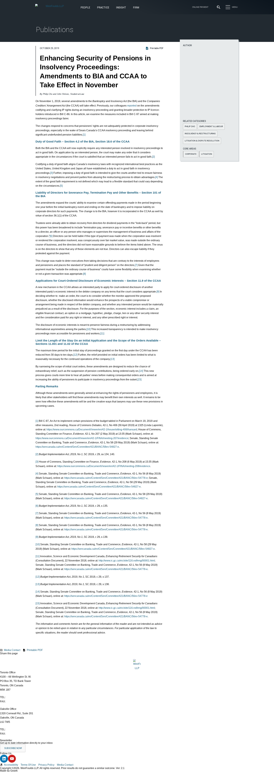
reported (132, 105)
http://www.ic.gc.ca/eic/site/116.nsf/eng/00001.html (127, 560)
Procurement (144, 73)
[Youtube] (12, 759)
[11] (102, 333)
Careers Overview (126, 26)
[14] (141, 371)
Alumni (67, 44)
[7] (136, 265)
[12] (75, 354)
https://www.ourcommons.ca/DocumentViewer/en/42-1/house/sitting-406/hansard (91, 429)
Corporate (41, 79)
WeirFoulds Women (74, 55)
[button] (121, 8)
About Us (68, 26)
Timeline (68, 49)
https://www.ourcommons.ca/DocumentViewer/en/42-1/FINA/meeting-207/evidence (82, 438)
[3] (51, 173)
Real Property (145, 79)
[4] (156, 177)
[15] (139, 379)
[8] (84, 273)
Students (121, 32)
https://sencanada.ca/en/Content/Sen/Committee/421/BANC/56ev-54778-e (106, 478)
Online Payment (200, 7)
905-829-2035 (14, 733)
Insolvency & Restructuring (101, 79)
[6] (51, 236)
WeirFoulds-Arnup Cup (76, 61)
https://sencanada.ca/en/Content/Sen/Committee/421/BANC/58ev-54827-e (77, 446)
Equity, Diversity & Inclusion (78, 32)
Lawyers (120, 38)
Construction (43, 73)
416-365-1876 (14, 701)
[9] (158, 291)
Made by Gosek (9, 770)
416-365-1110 (14, 697)
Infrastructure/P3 (96, 73)
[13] (112, 359)
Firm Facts (69, 38)
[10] (88, 329)
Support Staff (124, 44)
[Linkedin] (4, 759)
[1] (84, 134)
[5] (61, 185)
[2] (153, 156)
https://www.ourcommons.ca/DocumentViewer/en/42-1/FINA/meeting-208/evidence (103, 466)
